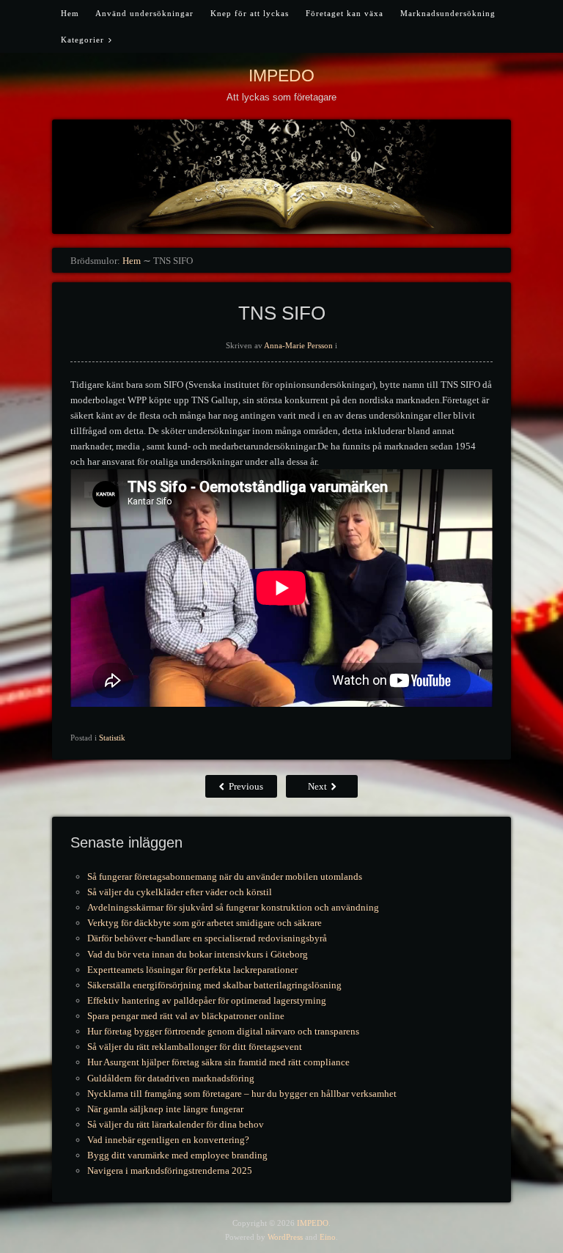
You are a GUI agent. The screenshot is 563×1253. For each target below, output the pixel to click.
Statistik (112, 737)
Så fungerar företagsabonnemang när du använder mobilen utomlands (224, 876)
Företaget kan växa (344, 13)
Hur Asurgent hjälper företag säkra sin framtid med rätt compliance (218, 1062)
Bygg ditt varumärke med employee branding (177, 1155)
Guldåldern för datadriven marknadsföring (170, 1078)
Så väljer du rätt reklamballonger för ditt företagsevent (194, 1046)
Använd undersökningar (144, 13)
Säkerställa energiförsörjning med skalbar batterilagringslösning (214, 985)
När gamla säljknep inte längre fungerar (165, 1108)
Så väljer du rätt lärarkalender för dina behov (175, 1124)
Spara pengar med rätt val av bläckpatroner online (185, 1015)
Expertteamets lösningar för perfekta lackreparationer (192, 969)
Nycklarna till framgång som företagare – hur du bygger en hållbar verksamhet (242, 1093)
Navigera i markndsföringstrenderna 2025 (169, 1170)
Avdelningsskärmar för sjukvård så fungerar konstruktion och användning (233, 907)
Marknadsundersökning (448, 13)
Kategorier (82, 39)
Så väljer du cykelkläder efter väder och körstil (179, 891)
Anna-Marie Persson (298, 345)
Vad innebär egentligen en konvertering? (168, 1139)
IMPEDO (281, 75)
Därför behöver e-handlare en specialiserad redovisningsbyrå (207, 938)
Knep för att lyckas (249, 13)
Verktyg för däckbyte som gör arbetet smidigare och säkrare (204, 922)
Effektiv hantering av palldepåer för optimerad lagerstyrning (206, 1000)
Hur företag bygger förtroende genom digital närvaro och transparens (223, 1031)
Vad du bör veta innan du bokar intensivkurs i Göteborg (197, 954)
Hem (70, 13)
